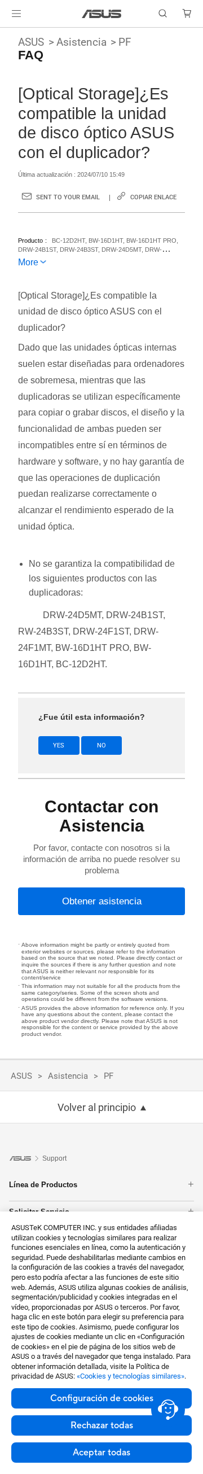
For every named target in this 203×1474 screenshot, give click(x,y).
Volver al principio (97, 1107)
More (28, 262)
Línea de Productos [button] (43, 1184)
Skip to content (7, 35)
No (101, 745)
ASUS (31, 42)
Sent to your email (68, 197)
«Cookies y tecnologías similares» (130, 1376)
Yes (58, 745)
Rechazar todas (101, 1425)
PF (124, 42)
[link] (102, 14)
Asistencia (81, 42)
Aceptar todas (101, 1452)
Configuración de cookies (101, 1398)
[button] (16, 13)
